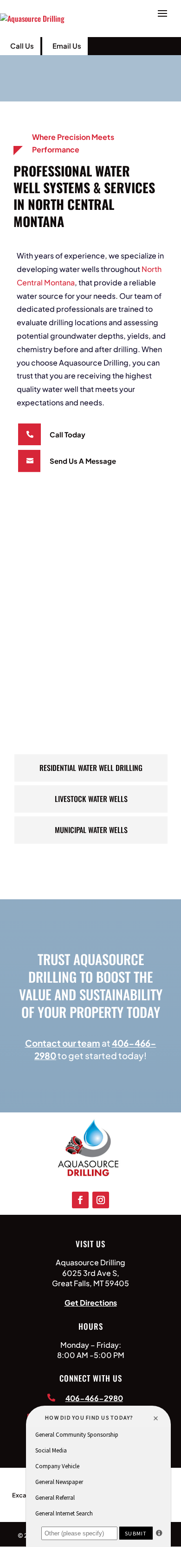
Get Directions (91, 1302)
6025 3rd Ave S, (90, 1273)
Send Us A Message (83, 460)
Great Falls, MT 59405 (90, 1283)
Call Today (67, 434)
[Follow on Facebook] (80, 1200)
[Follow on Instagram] (100, 1200)
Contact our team (62, 1042)
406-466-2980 (94, 1398)
